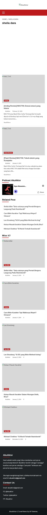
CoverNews (22, 511)
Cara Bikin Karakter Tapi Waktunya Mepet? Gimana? (20, 214)
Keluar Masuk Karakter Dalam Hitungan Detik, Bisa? (23, 224)
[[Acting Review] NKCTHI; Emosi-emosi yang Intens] (23, 89)
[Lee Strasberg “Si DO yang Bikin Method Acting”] (23, 337)
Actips (6, 307)
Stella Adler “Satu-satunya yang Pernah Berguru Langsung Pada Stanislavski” (22, 207)
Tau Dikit (7, 265)
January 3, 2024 (16, 357)
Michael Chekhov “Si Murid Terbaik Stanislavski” (22, 229)
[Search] (43, 12)
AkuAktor (7, 111)
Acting (6, 100)
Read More (7, 122)
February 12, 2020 (17, 111)
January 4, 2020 (16, 163)
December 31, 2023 (17, 439)
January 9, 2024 (16, 275)
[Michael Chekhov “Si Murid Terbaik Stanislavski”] (23, 419)
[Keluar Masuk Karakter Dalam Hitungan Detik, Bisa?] (23, 377)
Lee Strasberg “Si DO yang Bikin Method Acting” (22, 220)
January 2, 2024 (16, 399)
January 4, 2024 (16, 317)
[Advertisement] (23, 50)
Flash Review (8, 152)
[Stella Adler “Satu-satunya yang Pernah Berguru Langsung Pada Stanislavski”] (23, 253)
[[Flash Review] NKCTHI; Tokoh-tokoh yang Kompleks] (23, 141)
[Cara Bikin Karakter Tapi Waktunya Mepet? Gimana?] (23, 295)
